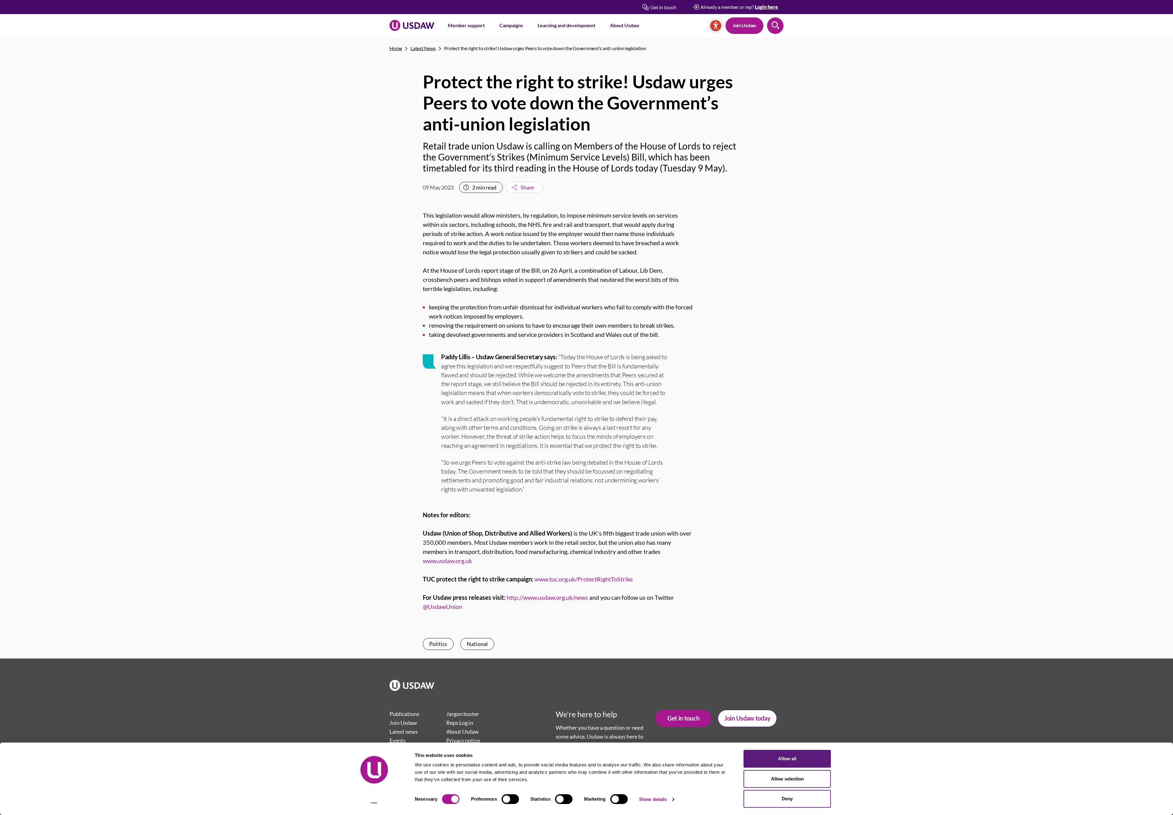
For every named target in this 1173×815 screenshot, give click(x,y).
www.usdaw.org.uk (447, 560)
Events (397, 740)
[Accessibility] (716, 26)
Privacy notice (463, 740)
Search (775, 25)
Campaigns (511, 25)
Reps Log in (459, 722)
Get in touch (683, 718)
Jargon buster (462, 713)
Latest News (423, 48)
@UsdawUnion (442, 606)
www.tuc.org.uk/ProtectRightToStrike (584, 579)
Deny (787, 798)
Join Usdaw (744, 25)
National (477, 643)
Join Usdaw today (747, 718)
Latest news (403, 731)
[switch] (510, 799)
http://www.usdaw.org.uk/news (547, 597)
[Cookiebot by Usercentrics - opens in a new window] (374, 803)
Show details (653, 799)
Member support (466, 25)
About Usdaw (624, 25)
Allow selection (787, 778)
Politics (438, 643)
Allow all (787, 758)
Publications (404, 713)
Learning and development (566, 25)
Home (395, 48)
